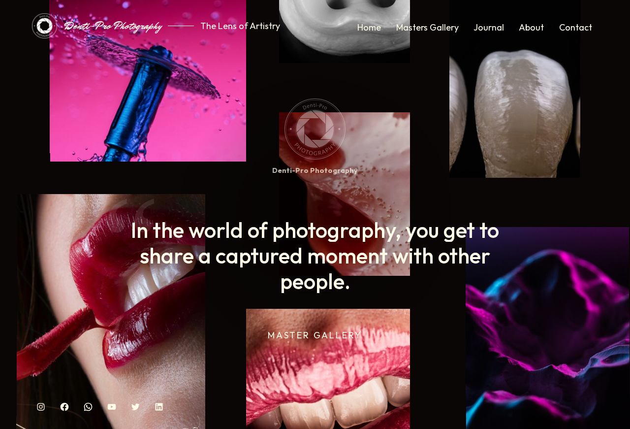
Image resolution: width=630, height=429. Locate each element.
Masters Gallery (427, 27)
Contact (575, 27)
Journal (488, 27)
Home (369, 27)
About (531, 27)
